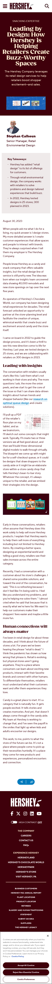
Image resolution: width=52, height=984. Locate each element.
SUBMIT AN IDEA (26, 919)
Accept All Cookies (26, 965)
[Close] (48, 936)
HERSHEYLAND (26, 857)
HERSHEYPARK (26, 867)
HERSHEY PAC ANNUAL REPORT (26, 893)
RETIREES (26, 906)
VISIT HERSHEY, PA (26, 876)
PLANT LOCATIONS (26, 897)
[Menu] (5, 6)
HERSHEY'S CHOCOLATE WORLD (26, 862)
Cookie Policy (18, 956)
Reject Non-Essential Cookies (26, 972)
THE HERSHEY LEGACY (26, 927)
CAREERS (26, 835)
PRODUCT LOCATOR (26, 901)
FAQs (26, 845)
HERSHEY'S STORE (26, 872)
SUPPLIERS (26, 923)
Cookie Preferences (26, 979)
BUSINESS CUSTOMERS (26, 888)
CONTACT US (26, 840)
